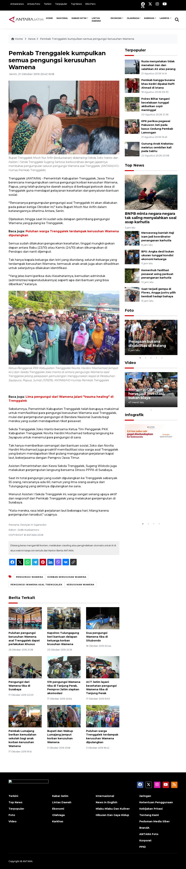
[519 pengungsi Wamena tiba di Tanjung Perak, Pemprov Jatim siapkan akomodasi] (63, 667)
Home (49, 18)
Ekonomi (116, 18)
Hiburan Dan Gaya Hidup (112, 815)
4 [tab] (156, 358)
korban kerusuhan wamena (66, 577)
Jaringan (145, 796)
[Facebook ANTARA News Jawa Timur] (143, 4)
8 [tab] (167, 405)
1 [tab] (140, 358)
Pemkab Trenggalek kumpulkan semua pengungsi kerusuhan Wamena (87, 38)
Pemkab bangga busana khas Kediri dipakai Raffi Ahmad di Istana (158, 83)
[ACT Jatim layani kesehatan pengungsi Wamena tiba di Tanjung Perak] (102, 667)
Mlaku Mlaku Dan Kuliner (113, 808)
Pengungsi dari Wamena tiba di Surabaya (19, 685)
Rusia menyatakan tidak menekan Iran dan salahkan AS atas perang (158, 65)
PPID (142, 846)
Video (130, 362)
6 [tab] (156, 405)
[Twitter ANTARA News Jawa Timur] (150, 4)
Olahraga (133, 18)
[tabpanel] (151, 337)
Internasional (105, 796)
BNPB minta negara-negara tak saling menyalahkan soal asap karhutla (150, 217)
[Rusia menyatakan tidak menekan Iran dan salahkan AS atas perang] (132, 66)
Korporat (145, 840)
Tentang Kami (149, 815)
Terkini (47, 4)
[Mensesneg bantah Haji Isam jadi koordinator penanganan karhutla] (132, 238)
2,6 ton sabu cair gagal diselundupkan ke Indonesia (149, 507)
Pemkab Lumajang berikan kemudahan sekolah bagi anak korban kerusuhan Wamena (22, 738)
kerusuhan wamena (80, 584)
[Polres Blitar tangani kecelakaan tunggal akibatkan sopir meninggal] (132, 104)
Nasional (62, 18)
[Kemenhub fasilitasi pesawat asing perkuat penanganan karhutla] (132, 275)
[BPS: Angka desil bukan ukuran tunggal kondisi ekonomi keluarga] (132, 256)
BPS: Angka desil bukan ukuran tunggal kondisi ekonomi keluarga (157, 255)
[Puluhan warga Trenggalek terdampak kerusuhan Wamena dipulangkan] (102, 716)
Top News (76, 4)
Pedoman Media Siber (154, 821)
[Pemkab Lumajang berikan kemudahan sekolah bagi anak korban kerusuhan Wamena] (25, 716)
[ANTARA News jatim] (26, 19)
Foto (129, 310)
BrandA (144, 827)
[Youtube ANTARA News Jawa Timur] (165, 4)
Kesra (31, 38)
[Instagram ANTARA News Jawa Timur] (157, 4)
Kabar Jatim (79, 18)
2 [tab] (145, 358)
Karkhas (149, 18)
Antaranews (17, 4)
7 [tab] (162, 405)
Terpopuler (61, 4)
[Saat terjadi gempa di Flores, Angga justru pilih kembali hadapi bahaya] (132, 294)
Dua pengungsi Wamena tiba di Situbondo (97, 636)
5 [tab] (162, 358)
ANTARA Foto (148, 834)
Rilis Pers (90, 4)
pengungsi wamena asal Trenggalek (36, 584)
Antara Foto (33, 4)
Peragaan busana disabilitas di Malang (147, 343)
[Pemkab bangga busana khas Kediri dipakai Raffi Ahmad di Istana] (132, 85)
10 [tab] (151, 410)
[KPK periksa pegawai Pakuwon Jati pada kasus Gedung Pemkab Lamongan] (132, 126)
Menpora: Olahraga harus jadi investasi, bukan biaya (146, 393)
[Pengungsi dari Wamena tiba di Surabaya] (25, 667)
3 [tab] (151, 358)
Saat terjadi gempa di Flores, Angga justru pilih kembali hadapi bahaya (158, 292)
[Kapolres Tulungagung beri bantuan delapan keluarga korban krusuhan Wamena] (63, 618)
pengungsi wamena (29, 577)
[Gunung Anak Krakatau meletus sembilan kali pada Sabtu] (132, 149)
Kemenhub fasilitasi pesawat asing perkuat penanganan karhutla (157, 274)
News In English (106, 802)
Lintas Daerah (96, 19)
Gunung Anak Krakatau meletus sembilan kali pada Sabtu (157, 147)
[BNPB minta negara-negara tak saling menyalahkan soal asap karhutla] (151, 192)
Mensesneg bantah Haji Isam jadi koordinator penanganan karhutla (157, 236)
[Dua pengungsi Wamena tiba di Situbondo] (102, 618)
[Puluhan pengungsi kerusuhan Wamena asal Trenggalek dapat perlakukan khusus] (25, 618)
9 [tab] (173, 405)
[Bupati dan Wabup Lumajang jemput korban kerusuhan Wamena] (63, 716)
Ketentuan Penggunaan (156, 802)
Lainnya (165, 18)
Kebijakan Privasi (151, 808)
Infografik (134, 415)
